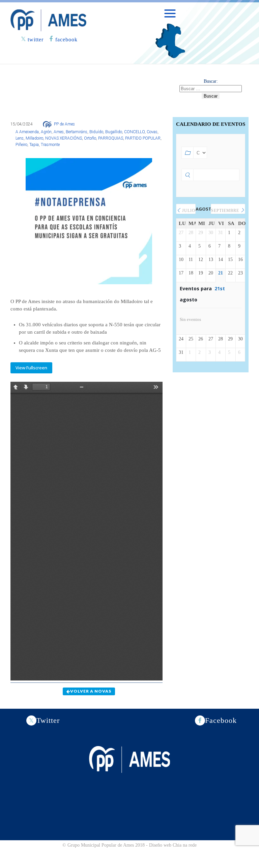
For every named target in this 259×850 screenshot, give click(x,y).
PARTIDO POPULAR (143, 138)
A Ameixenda (27, 132)
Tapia (34, 144)
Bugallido (113, 132)
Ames (59, 132)
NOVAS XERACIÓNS (63, 138)
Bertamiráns (76, 132)
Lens (20, 138)
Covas (152, 132)
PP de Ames (64, 124)
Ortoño (90, 138)
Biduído (96, 132)
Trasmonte (50, 144)
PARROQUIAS (110, 138)
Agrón (46, 132)
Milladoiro (34, 138)
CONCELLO (134, 132)
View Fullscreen (31, 368)
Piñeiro (21, 144)
